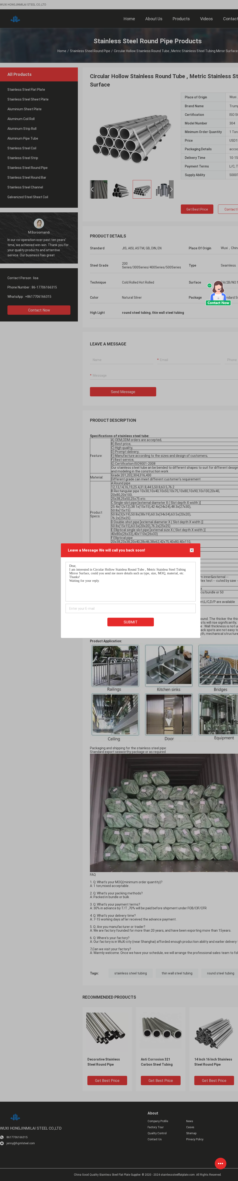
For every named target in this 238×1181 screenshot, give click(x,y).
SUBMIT (131, 622)
